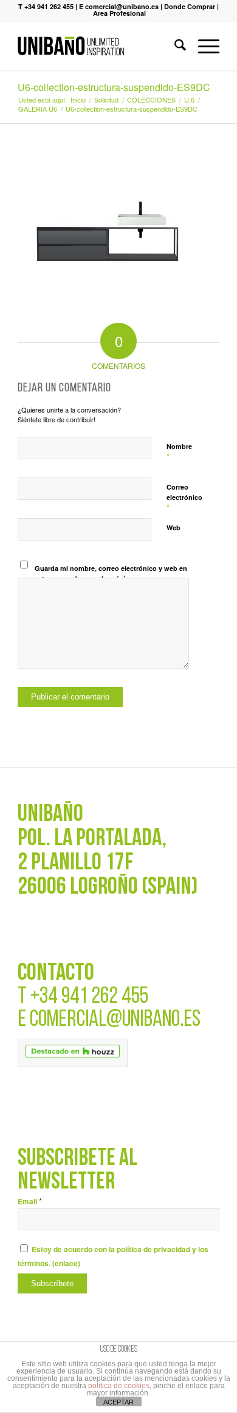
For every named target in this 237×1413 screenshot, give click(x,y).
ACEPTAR (118, 1402)
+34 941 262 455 (89, 997)
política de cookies (118, 1385)
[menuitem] (174, 46)
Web (173, 527)
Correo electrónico (184, 497)
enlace (66, 1263)
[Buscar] (174, 46)
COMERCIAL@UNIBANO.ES (115, 1020)
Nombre (179, 452)
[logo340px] (98, 46)
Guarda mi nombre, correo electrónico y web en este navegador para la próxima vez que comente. (111, 578)
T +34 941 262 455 (46, 6)
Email (30, 1201)
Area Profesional (119, 13)
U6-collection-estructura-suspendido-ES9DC (114, 87)
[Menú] (202, 46)
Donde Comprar (189, 6)
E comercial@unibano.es (119, 6)
